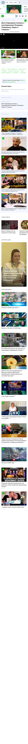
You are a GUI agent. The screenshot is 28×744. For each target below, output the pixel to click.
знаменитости (22, 69)
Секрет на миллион (14, 31)
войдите (22, 80)
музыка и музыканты (13, 70)
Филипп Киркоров (6, 72)
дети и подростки (12, 69)
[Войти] (22, 16)
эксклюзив (23, 72)
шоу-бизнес (15, 72)
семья (22, 70)
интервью (4, 70)
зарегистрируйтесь (10, 82)
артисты (3, 69)
